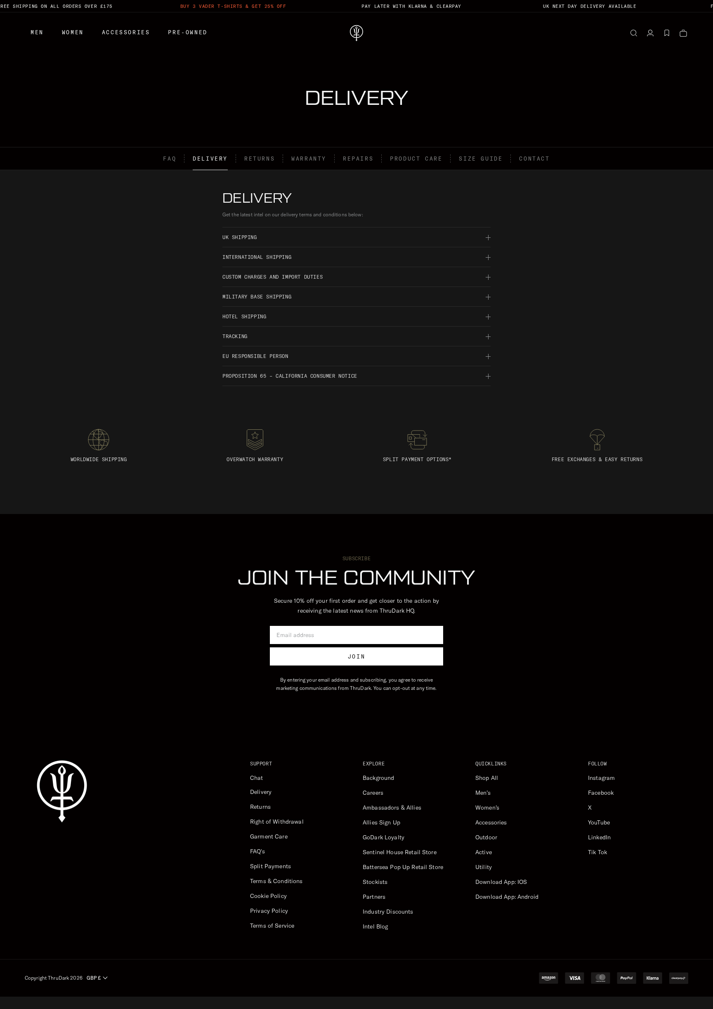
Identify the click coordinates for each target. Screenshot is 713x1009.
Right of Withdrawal (277, 821)
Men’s (483, 792)
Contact (534, 158)
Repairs (358, 158)
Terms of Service (272, 925)
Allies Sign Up (381, 822)
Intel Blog (375, 926)
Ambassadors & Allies (392, 807)
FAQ (169, 158)
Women (73, 32)
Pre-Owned (187, 32)
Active (483, 852)
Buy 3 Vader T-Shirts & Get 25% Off (233, 6)
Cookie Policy (268, 896)
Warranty (308, 158)
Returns (259, 158)
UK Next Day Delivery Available (590, 6)
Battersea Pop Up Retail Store (403, 867)
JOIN (356, 656)
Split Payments (270, 866)
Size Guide (481, 158)
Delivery (210, 158)
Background (378, 778)
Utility (483, 867)
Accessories (126, 32)
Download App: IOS (501, 882)
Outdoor (486, 837)
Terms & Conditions (276, 881)
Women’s (487, 807)
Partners (374, 896)
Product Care (416, 158)
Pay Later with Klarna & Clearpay (411, 6)
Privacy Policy (269, 910)
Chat (256, 778)
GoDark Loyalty (383, 837)
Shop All (486, 778)
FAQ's (257, 851)
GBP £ (94, 978)
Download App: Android (506, 896)
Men (37, 32)
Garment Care (269, 836)
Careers (373, 792)
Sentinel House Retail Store (400, 852)
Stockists (375, 882)
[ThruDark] (356, 33)
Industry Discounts (388, 911)
